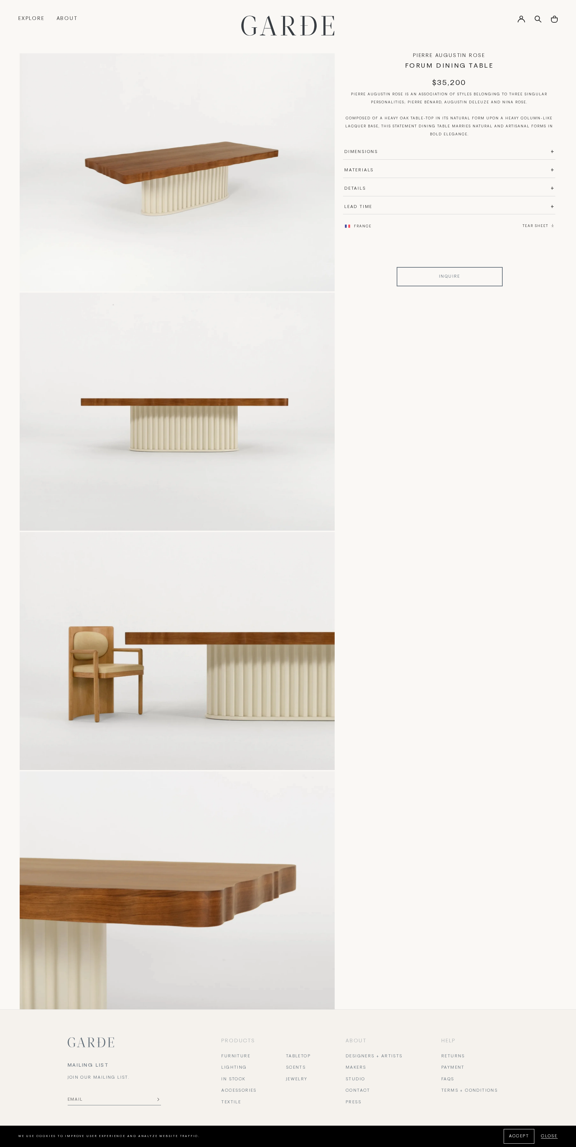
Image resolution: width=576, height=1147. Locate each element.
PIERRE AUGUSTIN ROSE (449, 55)
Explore (31, 18)
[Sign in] (521, 21)
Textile (231, 1102)
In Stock (233, 1079)
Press (353, 1102)
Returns (453, 1056)
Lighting (234, 1068)
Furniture (235, 1056)
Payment (453, 1068)
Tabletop (298, 1056)
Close (549, 1136)
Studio (355, 1079)
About (67, 18)
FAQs (447, 1079)
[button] (554, 21)
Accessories (238, 1091)
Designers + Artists (374, 1056)
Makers (356, 1068)
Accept (519, 1136)
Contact (358, 1091)
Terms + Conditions (469, 1091)
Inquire (449, 277)
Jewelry (297, 1079)
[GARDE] (287, 26)
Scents (296, 1068)
